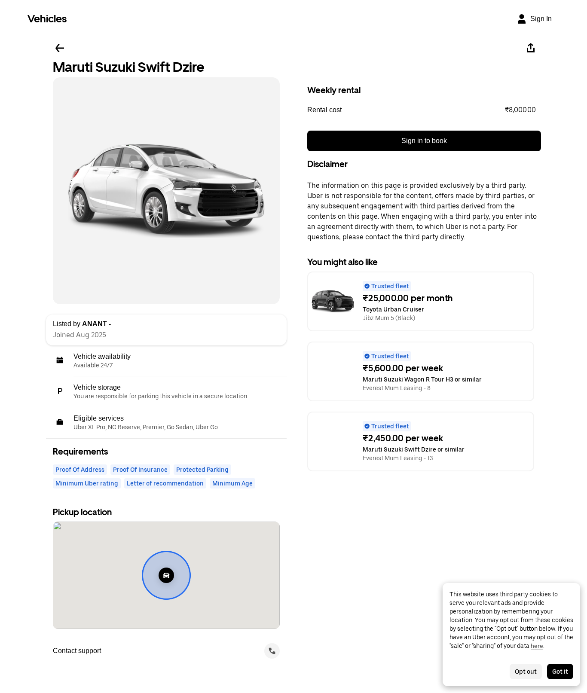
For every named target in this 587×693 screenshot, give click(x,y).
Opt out (526, 671)
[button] (424, 110)
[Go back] (59, 48)
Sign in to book (424, 140)
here (537, 645)
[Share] (530, 48)
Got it (560, 671)
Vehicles (47, 18)
